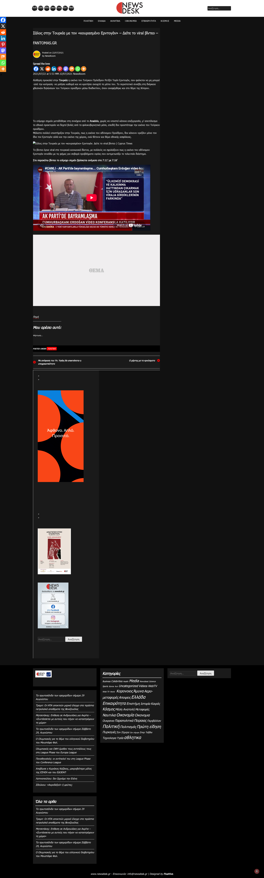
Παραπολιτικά (124, 720)
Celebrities (116, 681)
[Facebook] (36, 68)
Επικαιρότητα (58, 8)
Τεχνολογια (109, 738)
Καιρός (155, 703)
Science (152, 681)
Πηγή (36, 316)
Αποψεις (124, 697)
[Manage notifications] (256, 871)
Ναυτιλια (109, 715)
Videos (143, 686)
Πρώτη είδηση (149, 726)
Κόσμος (64, 8)
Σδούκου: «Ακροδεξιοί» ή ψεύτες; (54, 784)
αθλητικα (47, 8)
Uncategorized (128, 686)
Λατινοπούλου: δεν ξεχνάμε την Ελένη (56, 778)
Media (71, 8)
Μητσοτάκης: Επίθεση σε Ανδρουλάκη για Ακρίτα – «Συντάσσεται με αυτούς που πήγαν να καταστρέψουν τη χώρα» (65, 719)
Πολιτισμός (128, 726)
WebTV (152, 686)
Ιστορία (145, 703)
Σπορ (142, 732)
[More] (83, 68)
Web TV (106, 691)
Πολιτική (34, 8)
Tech (116, 686)
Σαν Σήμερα (123, 732)
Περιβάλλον (154, 720)
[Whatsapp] (77, 68)
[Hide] (1, 75)
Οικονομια (142, 715)
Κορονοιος (124, 690)
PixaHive (168, 873)
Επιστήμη (133, 703)
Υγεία (120, 738)
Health (125, 681)
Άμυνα (138, 690)
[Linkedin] (54, 68)
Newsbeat (144, 681)
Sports (105, 686)
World (112, 691)
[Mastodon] (65, 68)
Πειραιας (140, 720)
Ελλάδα (40, 8)
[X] (42, 68)
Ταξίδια (148, 732)
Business (106, 681)
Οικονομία (52, 8)
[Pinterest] (59, 68)
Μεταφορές (142, 709)
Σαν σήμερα (134, 732)
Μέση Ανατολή (124, 709)
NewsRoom (50, 55)
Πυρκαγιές (109, 732)
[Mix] (71, 68)
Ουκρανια (108, 720)
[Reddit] (48, 68)
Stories (111, 686)
